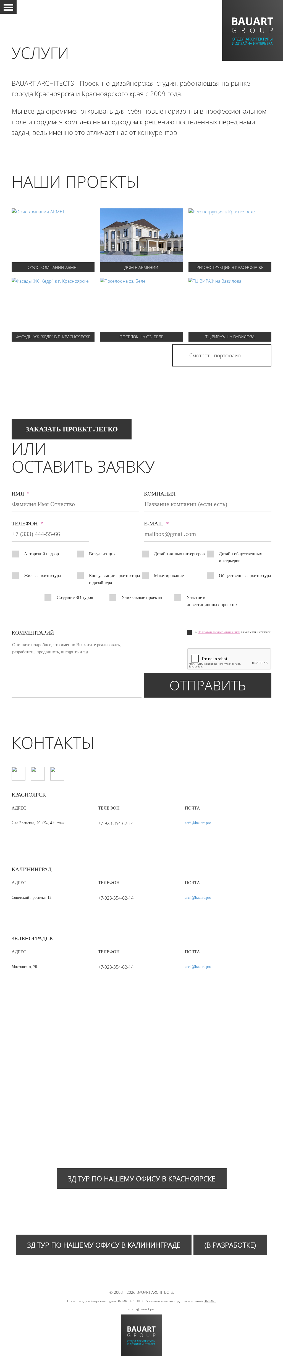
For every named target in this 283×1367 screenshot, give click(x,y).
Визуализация (102, 553)
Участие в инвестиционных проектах (212, 601)
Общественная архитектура (245, 575)
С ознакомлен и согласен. (233, 631)
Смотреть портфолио (215, 355)
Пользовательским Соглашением (219, 631)
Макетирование (169, 575)
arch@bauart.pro (198, 823)
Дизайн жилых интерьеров (179, 553)
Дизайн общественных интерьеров (240, 557)
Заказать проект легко (71, 429)
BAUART (210, 1301)
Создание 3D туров (75, 597)
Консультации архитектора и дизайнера (114, 579)
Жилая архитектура (42, 575)
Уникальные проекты (142, 597)
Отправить (207, 685)
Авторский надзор (41, 553)
